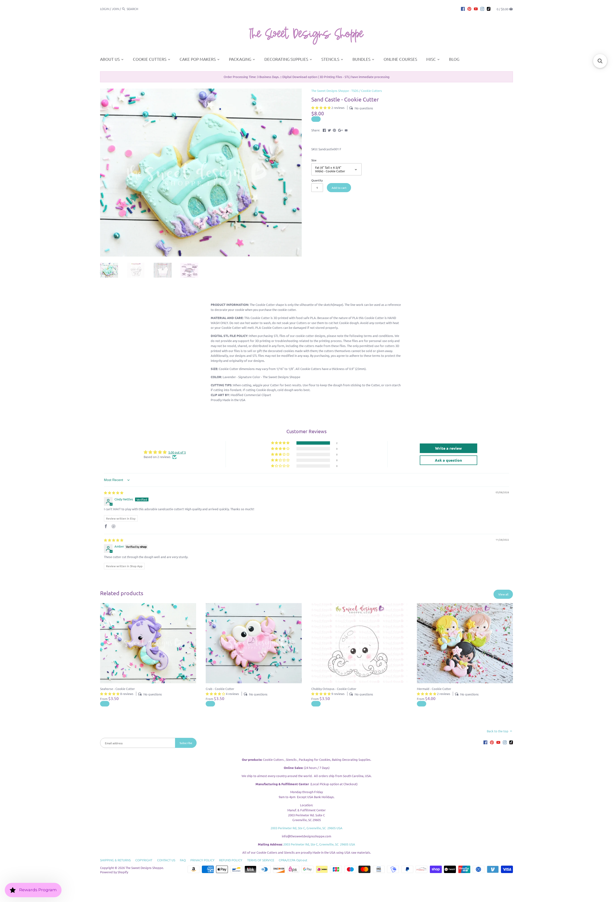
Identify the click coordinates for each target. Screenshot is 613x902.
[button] (321, 108)
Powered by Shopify (114, 872)
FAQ (183, 860)
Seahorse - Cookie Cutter (117, 689)
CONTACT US (166, 860)
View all (503, 594)
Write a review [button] (448, 448)
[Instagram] (482, 8)
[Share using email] (346, 130)
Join (115, 9)
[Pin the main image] (334, 130)
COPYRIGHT (143, 860)
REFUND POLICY (230, 860)
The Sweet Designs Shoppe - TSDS (334, 91)
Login (104, 9)
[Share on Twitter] (329, 130)
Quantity (317, 180)
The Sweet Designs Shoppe (144, 868)
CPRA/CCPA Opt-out (293, 860)
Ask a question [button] (448, 460)
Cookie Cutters (371, 91)
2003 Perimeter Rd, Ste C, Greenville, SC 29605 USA (306, 828)
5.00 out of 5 (177, 452)
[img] (113, 493)
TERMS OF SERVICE (260, 860)
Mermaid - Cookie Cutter (434, 689)
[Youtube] (476, 8)
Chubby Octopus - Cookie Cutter (333, 689)
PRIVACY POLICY (202, 860)
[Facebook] (463, 8)
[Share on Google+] (340, 130)
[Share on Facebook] (324, 130)
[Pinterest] (469, 8)
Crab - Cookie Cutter (220, 689)
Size (314, 160)
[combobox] (140, 9)
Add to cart (339, 188)
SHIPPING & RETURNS (115, 860)
